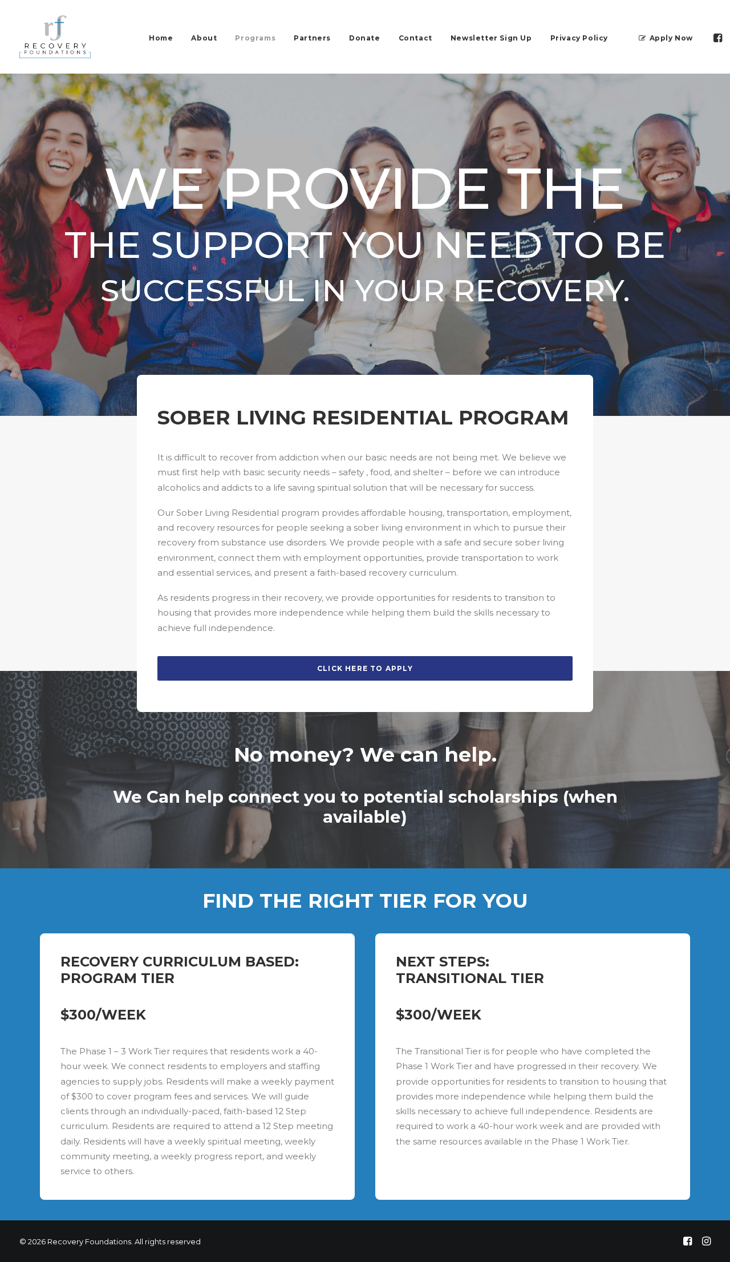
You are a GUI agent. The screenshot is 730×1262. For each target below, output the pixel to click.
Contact (415, 38)
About (204, 38)
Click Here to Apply (365, 668)
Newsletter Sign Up (491, 38)
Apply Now (671, 38)
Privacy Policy (579, 38)
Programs (255, 38)
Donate (364, 38)
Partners (312, 38)
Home (161, 38)
